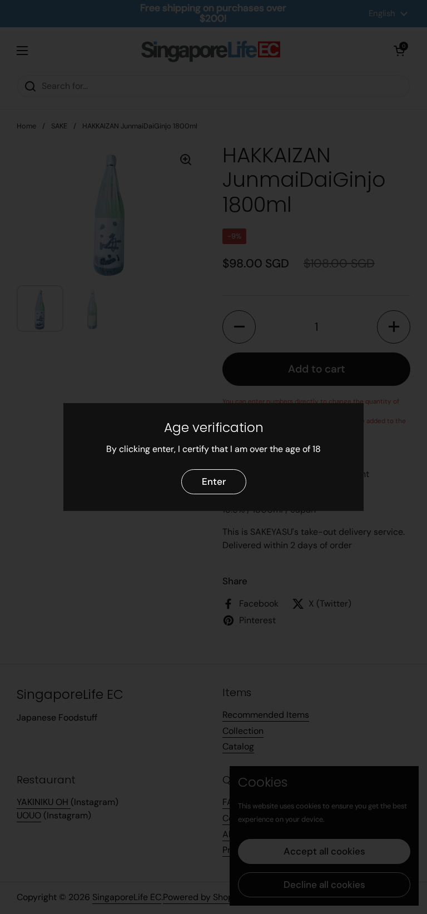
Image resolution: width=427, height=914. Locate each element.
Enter (214, 481)
